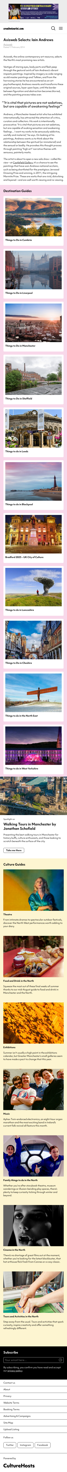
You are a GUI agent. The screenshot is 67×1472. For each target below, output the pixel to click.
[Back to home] (13, 28)
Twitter (10, 1445)
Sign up (59, 1361)
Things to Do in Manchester (20, 346)
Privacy (7, 1396)
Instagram (25, 1445)
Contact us (9, 1382)
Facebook (42, 1445)
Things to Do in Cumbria (18, 240)
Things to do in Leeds (16, 451)
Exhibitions (9, 1047)
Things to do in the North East (21, 716)
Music (6, 1114)
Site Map (8, 1422)
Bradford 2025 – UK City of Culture (24, 557)
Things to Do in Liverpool (19, 293)
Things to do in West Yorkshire (21, 768)
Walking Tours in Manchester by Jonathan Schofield (29, 826)
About (6, 1389)
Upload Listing (11, 1429)
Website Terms (11, 1402)
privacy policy (14, 1370)
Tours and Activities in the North (20, 1316)
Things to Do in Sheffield (18, 398)
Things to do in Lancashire (19, 610)
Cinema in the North (14, 1250)
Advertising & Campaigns (17, 1416)
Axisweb (7, 44)
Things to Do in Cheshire (18, 663)
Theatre (7, 914)
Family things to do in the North (20, 1180)
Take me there (14, 850)
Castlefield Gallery (23, 162)
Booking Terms (11, 1409)
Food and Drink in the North (18, 981)
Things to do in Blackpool (19, 504)
